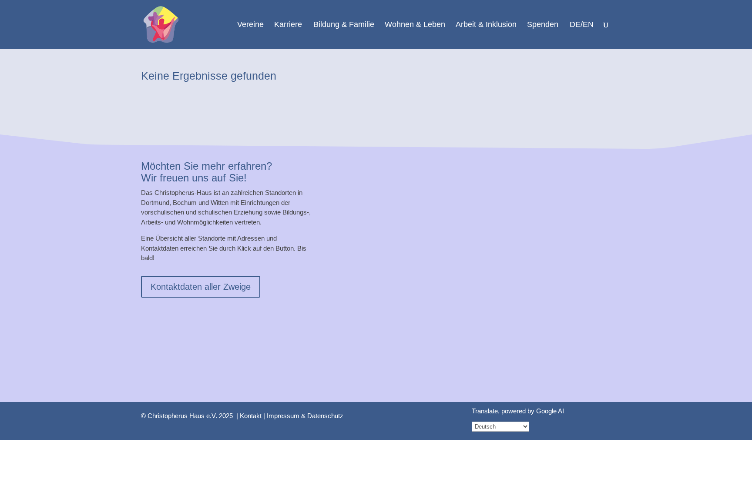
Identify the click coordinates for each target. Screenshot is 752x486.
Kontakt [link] (251, 415)
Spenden (542, 25)
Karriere (288, 25)
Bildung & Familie (343, 25)
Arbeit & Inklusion (486, 25)
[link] (161, 23)
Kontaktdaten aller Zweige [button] (201, 287)
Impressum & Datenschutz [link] (305, 415)
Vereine (250, 25)
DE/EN (582, 25)
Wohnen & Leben (415, 25)
